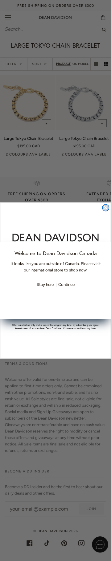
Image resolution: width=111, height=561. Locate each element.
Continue (66, 284)
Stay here (45, 284)
